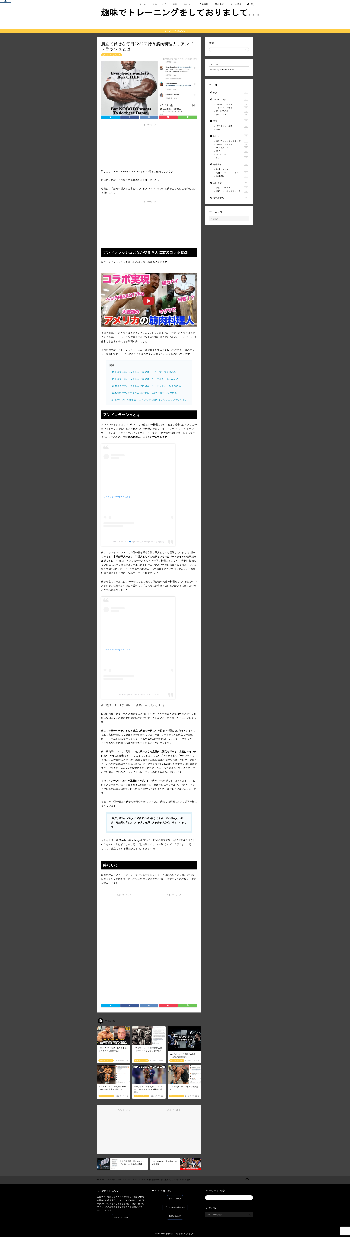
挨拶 (229, 92)
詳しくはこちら (121, 1217)
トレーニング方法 (231, 105)
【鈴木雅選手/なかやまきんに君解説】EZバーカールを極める (143, 393)
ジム (231, 158)
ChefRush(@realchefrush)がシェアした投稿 (138, 694)
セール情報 (236, 4)
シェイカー (231, 154)
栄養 (175, 4)
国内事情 (219, 4)
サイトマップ (175, 1199)
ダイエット (231, 114)
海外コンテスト (231, 169)
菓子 (231, 151)
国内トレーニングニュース (231, 191)
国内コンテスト (231, 188)
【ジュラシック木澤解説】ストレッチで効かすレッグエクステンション (149, 399)
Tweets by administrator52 (222, 70)
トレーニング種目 (231, 108)
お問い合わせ (175, 1216)
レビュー (188, 4)
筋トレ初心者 (231, 111)
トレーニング (159, 4)
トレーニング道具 (231, 144)
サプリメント (231, 148)
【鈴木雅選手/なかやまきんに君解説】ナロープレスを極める (143, 372)
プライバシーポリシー (175, 1207)
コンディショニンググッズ (231, 141)
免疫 (231, 129)
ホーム (142, 4)
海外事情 (204, 4)
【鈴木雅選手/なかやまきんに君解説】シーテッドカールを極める (145, 386)
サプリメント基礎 (231, 126)
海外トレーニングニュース (112, 55)
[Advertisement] (149, 146)
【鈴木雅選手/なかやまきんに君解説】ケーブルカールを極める (144, 379)
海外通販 (231, 176)
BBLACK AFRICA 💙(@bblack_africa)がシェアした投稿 (138, 541)
